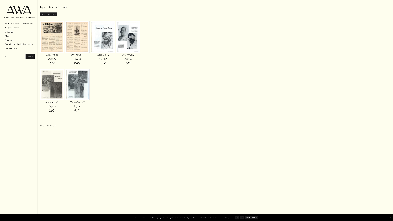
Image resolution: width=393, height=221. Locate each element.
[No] (390, 218)
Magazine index (12, 28)
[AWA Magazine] (18, 10)
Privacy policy (53, 126)
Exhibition (9, 32)
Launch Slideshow (48, 14)
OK (237, 218)
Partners (9, 40)
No (242, 218)
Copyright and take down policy (19, 44)
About (7, 36)
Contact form (11, 48)
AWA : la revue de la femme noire (19, 24)
